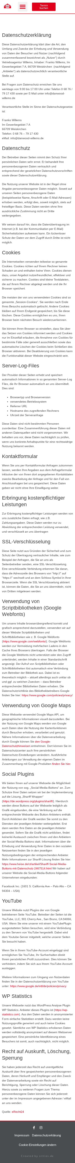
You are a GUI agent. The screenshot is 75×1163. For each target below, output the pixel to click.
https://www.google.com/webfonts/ (24, 641)
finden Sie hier (60, 763)
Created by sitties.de (37, 1156)
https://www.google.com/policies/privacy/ (47, 695)
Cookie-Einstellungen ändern (37, 1144)
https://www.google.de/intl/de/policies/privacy (38, 986)
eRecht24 (18, 1111)
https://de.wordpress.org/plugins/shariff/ (28, 801)
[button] (22, 7)
